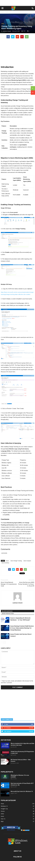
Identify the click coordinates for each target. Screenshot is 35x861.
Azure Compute (27, 560)
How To (3, 819)
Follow (31, 727)
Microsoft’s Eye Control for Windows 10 (22, 791)
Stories (3, 811)
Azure (3, 23)
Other (2, 814)
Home (2, 12)
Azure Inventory (5, 562)
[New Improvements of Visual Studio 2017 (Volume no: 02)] (5, 785)
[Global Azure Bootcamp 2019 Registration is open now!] (5, 754)
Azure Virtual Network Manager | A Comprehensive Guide (9, 584)
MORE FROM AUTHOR (8, 613)
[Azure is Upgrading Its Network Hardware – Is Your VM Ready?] (5, 620)
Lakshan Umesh (7, 31)
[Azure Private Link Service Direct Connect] (5, 636)
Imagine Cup (4, 808)
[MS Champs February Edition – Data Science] (5, 762)
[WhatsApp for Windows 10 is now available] (5, 776)
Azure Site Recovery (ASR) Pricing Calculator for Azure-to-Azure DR (26, 584)
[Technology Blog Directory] (26, 830)
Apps (2, 821)
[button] (32, 8)
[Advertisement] (17, 3)
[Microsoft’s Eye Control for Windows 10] (5, 793)
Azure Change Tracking (16, 560)
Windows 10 (4, 806)
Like (32, 724)
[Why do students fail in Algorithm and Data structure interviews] (5, 745)
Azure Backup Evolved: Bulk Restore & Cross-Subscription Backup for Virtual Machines (22, 628)
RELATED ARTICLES (7, 611)
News (2, 803)
